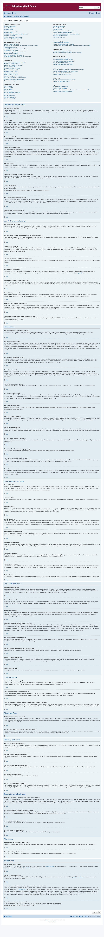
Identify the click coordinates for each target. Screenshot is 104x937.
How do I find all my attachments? (61, 81)
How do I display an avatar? (11, 53)
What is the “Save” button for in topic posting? (15, 77)
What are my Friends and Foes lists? (62, 51)
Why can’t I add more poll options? (12, 68)
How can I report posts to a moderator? (13, 76)
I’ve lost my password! (9, 35)
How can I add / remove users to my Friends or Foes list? (67, 52)
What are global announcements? (12, 92)
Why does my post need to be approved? (14, 79)
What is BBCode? (8, 86)
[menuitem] (14, 13)
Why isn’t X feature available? (60, 88)
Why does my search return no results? (63, 59)
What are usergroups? (58, 29)
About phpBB (26, 868)
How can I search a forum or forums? (62, 58)
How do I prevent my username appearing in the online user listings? (20, 45)
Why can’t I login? (8, 32)
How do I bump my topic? (10, 80)
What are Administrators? (59, 26)
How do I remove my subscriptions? (62, 74)
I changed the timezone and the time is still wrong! (16, 48)
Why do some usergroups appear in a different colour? (66, 34)
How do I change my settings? (11, 44)
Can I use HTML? (8, 87)
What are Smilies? (8, 89)
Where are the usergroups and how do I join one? (65, 31)
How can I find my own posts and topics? (63, 64)
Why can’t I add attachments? (11, 73)
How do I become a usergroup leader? (62, 32)
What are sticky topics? (9, 95)
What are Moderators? (58, 27)
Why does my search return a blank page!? (63, 61)
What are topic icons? (9, 98)
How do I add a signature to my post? (13, 65)
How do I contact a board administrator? (63, 91)
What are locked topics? (10, 97)
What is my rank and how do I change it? (14, 55)
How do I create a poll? (9, 66)
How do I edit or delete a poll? (11, 69)
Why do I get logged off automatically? (13, 37)
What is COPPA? (8, 27)
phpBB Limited (50, 866)
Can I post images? (8, 91)
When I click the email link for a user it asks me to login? (17, 56)
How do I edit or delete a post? (11, 63)
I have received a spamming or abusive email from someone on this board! (71, 45)
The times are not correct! (10, 47)
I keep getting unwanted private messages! (63, 44)
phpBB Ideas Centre (77, 877)
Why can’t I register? (9, 29)
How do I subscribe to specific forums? (62, 72)
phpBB (80, 273)
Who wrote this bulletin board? (60, 86)
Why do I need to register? (10, 26)
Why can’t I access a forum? (11, 71)
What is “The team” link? (59, 37)
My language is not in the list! (11, 50)
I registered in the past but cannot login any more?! (16, 34)
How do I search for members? (60, 62)
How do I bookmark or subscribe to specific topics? (65, 71)
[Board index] (7, 4)
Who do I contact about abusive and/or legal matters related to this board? (71, 89)
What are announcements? (10, 94)
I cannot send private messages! (61, 42)
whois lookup (22, 889)
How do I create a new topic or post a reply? (15, 62)
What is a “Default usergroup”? (60, 35)
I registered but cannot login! (11, 31)
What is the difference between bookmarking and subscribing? (68, 69)
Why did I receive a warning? (11, 74)
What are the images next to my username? (14, 52)
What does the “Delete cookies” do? (13, 38)
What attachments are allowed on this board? (64, 79)
